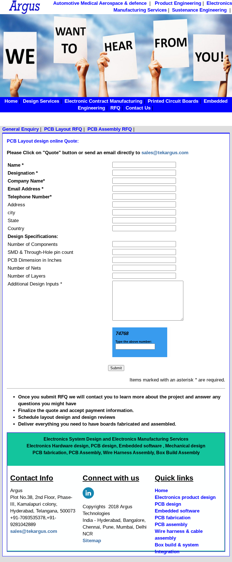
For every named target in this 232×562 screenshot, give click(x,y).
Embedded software (177, 511)
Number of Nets (24, 268)
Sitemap (92, 540)
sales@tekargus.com (164, 152)
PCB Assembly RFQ (109, 129)
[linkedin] (88, 491)
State (13, 220)
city (11, 212)
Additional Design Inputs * (35, 284)
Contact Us (138, 108)
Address (16, 204)
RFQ (115, 108)
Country (16, 228)
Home (11, 101)
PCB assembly (171, 524)
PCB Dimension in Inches (35, 260)
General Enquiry (20, 129)
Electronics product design (185, 497)
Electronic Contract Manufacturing (103, 101)
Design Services (41, 101)
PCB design (168, 504)
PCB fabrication (172, 517)
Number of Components (33, 244)
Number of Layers (27, 276)
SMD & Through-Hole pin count (40, 252)
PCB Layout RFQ (63, 129)
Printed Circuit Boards (173, 101)
